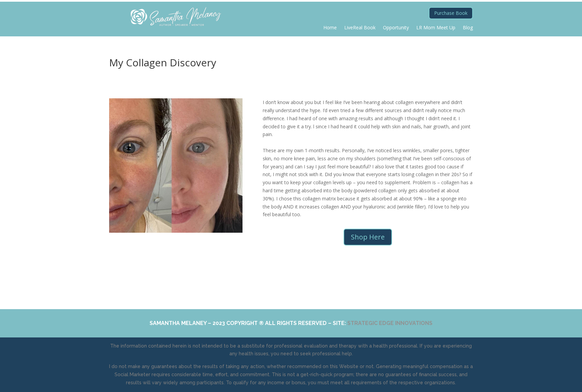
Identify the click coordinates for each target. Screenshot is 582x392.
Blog (468, 28)
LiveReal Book (360, 28)
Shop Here (368, 236)
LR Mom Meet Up (435, 28)
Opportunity (396, 28)
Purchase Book (450, 13)
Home (330, 28)
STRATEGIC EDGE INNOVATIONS (389, 323)
